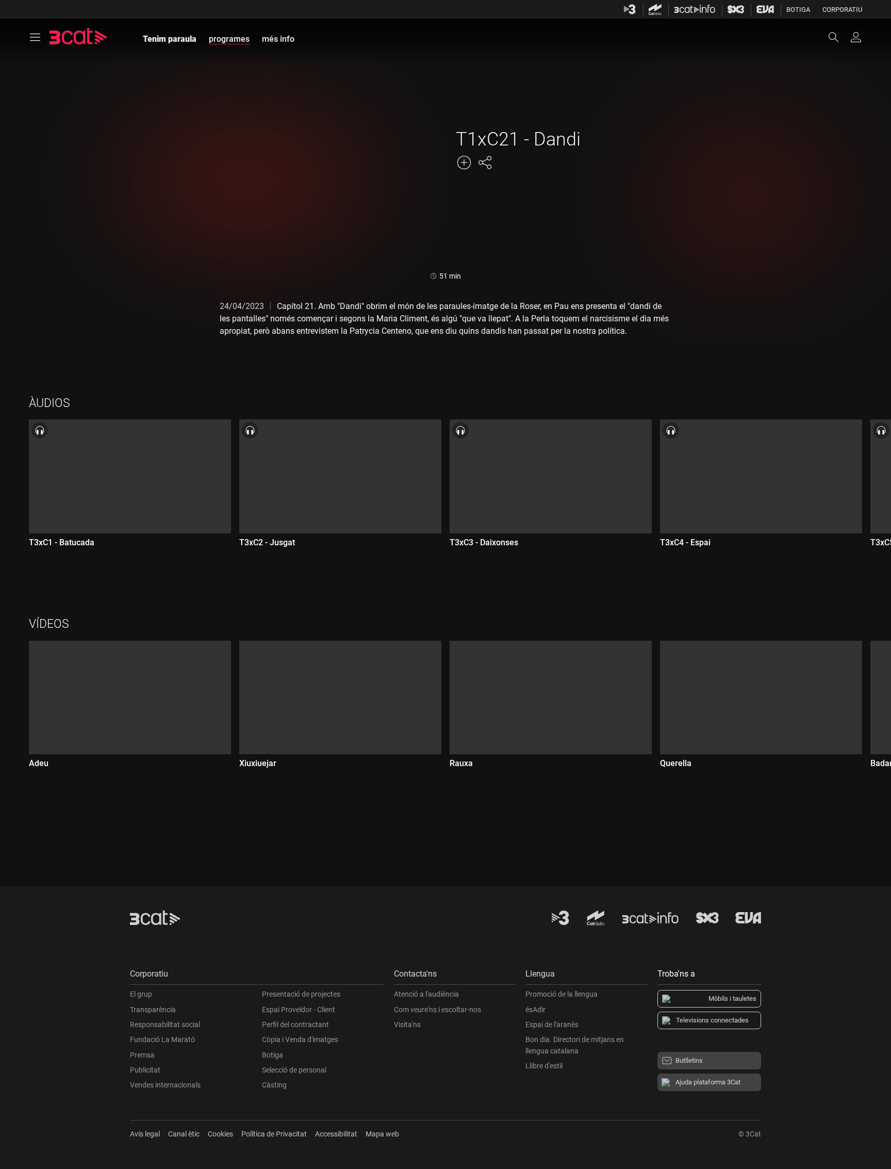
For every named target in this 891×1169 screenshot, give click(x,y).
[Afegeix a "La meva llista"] (464, 162)
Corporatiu (842, 9)
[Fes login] (856, 37)
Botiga (798, 9)
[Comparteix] (484, 162)
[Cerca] (838, 37)
